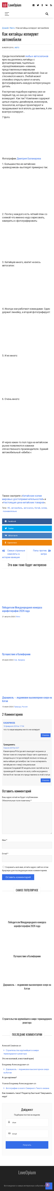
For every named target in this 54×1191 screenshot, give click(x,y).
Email (5, 854)
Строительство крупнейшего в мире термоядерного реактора (27, 1020)
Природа (17, 707)
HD (8, 508)
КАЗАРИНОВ (9, 723)
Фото (18, 617)
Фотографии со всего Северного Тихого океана (27, 1088)
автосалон (28, 508)
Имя (4, 840)
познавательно (10, 511)
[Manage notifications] (47, 1185)
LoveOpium (12, 4)
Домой (5, 28)
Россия (25, 707)
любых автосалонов (36, 56)
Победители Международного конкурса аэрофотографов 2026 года (27, 924)
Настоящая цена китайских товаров (23, 502)
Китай (37, 508)
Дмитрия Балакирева (29, 158)
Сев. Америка (19, 660)
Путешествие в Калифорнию (27, 956)
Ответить (45, 735)
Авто (12, 28)
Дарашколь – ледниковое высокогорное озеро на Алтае (27, 986)
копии (44, 508)
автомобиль (16, 508)
